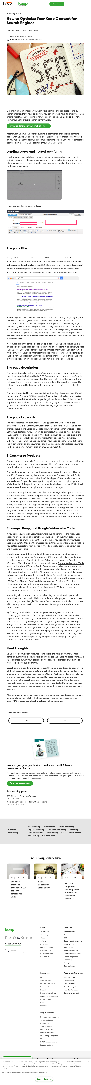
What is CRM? (45, 981)
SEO (19, 14)
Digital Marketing (36, 829)
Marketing (11, 14)
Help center (44, 1023)
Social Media (75, 832)
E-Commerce (48, 835)
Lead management (71, 957)
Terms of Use (43, 1073)
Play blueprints (45, 1039)
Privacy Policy (19, 1066)
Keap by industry (46, 947)
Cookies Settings (44, 1079)
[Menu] (87, 4)
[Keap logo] (15, 4)
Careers (43, 938)
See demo (56, 4)
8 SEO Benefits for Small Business (45, 884)
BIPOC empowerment (48, 1042)
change (35, 668)
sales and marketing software (68, 117)
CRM (65, 938)
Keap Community (46, 1029)
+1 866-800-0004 (13, 944)
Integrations (68, 947)
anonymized (21, 554)
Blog (42, 1002)
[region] (45, 1072)
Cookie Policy (32, 1066)
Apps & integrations (71, 987)
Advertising (33, 835)
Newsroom (44, 944)
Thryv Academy (46, 1026)
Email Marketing (66, 826)
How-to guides (45, 999)
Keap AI (43, 990)
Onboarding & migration (49, 1036)
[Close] (88, 1061)
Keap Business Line (71, 950)
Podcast (43, 1005)
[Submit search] (8, 951)
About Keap (44, 932)
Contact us (44, 957)
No (64, 720)
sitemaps (20, 537)
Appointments (69, 932)
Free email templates (48, 993)
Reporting (68, 960)
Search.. (13, 951)
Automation (49, 826)
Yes (26, 720)
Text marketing (69, 966)
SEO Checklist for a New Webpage (22, 796)
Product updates (46, 1045)
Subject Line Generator (49, 996)
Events (43, 977)
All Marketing (34, 826)
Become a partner (70, 977)
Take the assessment (19, 783)
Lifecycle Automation (48, 984)
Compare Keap (45, 950)
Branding (74, 829)
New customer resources (49, 1017)
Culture (43, 941)
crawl (25, 540)
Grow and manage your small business (26, 39)
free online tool (54, 396)
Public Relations (35, 832)
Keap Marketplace (47, 1033)
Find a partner (69, 984)
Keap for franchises (71, 990)
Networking (52, 832)
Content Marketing (57, 829)
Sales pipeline (69, 963)
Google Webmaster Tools (71, 563)
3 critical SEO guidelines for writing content (27, 802)
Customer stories (46, 953)
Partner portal (69, 981)
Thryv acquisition (46, 935)
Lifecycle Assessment (48, 987)
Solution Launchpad (71, 993)
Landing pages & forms (72, 953)
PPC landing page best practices (29, 701)
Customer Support (47, 1020)
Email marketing (69, 944)
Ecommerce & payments (73, 941)
